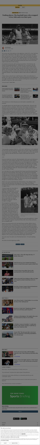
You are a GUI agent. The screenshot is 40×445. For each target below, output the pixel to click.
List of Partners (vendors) (5, 440)
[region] (20, 435)
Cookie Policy (23, 433)
